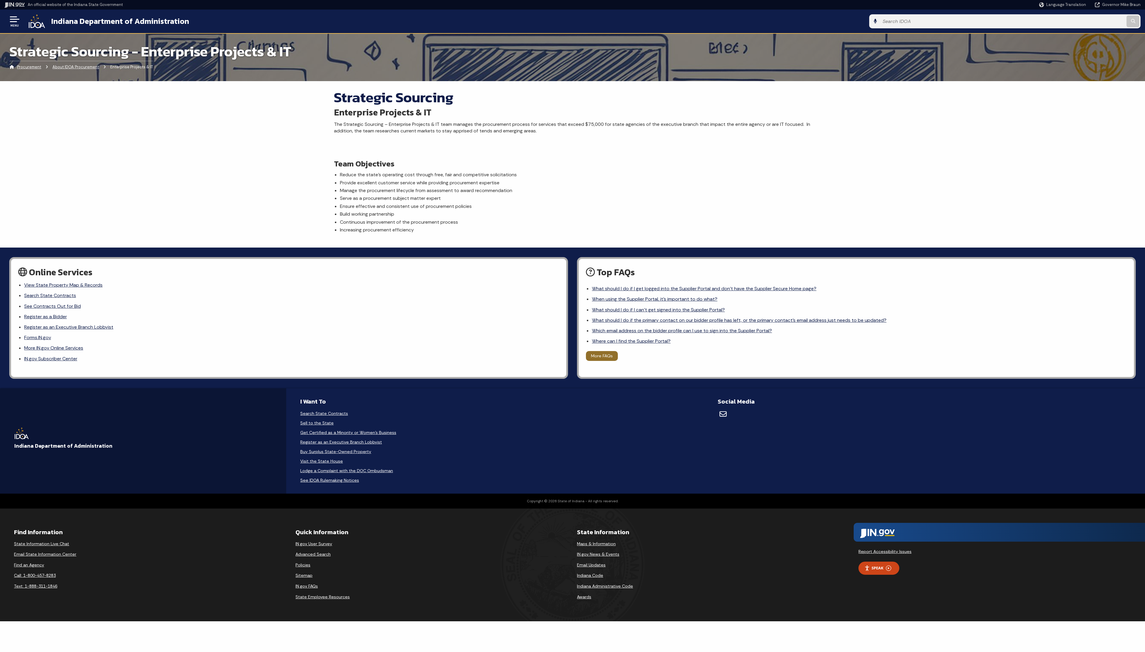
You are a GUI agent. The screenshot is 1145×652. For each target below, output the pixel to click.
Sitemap (303, 575)
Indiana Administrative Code (605, 586)
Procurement (29, 66)
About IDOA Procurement (75, 66)
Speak (877, 568)
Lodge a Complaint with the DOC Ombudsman (346, 470)
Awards (584, 597)
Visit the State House (321, 461)
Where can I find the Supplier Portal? (631, 341)
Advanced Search (313, 554)
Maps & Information (596, 543)
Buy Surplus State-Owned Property (335, 451)
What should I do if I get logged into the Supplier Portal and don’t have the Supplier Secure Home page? (704, 288)
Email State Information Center (45, 554)
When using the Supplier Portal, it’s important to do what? (654, 299)
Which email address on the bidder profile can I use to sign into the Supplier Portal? (682, 330)
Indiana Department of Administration (120, 21)
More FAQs (602, 356)
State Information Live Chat (41, 543)
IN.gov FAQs (306, 586)
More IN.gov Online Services (53, 348)
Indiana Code (590, 575)
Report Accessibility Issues (885, 551)
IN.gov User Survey (313, 543)
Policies (302, 565)
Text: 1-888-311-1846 (35, 586)
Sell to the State (317, 423)
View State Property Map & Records (63, 285)
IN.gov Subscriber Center (50, 359)
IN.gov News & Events (598, 554)
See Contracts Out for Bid (52, 306)
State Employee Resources (322, 597)
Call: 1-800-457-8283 (35, 575)
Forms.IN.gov (37, 337)
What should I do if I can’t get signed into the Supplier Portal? (658, 310)
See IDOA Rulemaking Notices (329, 480)
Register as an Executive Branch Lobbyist (68, 327)
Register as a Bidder (45, 316)
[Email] (723, 414)
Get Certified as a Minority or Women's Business (348, 432)
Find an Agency (29, 565)
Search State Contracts (50, 295)
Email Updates (591, 565)
